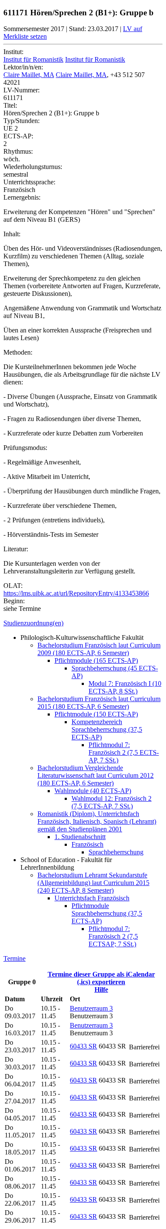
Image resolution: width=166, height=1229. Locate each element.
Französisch (87, 844)
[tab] (83, 623)
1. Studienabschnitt (80, 836)
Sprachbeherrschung (116, 852)
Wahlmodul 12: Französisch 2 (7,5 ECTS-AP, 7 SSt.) (112, 802)
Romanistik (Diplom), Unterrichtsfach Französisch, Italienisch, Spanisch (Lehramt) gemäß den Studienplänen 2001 (96, 821)
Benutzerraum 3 (91, 1008)
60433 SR (83, 1046)
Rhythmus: (18, 151)
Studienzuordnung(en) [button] (33, 623)
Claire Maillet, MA (28, 74)
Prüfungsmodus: (25, 447)
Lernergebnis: (21, 197)
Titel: (10, 105)
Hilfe (101, 989)
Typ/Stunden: (21, 120)
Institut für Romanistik (33, 59)
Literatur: (15, 549)
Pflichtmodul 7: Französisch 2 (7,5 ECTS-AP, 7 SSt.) (124, 752)
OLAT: (13, 585)
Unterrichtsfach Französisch (91, 898)
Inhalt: (11, 234)
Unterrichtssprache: (29, 182)
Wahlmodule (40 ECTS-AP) (92, 790)
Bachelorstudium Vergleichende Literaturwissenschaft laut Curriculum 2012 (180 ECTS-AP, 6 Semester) (95, 775)
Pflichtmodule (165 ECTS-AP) (96, 660)
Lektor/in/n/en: (23, 67)
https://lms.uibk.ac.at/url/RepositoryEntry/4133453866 (76, 593)
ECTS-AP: (18, 136)
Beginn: (14, 600)
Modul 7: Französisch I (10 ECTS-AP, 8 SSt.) (125, 687)
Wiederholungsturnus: (32, 166)
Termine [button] (14, 958)
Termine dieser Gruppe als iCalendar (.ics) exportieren (101, 978)
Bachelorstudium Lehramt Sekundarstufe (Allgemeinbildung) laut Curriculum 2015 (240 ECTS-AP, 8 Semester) (93, 882)
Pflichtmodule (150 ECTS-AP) (96, 714)
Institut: (13, 51)
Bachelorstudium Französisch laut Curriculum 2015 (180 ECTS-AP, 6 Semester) (98, 702)
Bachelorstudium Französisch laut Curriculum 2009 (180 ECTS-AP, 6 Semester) (98, 649)
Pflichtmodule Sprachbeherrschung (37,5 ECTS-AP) (107, 913)
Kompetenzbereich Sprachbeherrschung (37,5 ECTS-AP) (107, 729)
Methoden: (17, 352)
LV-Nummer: (21, 90)
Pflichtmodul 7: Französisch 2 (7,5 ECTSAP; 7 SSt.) (113, 936)
